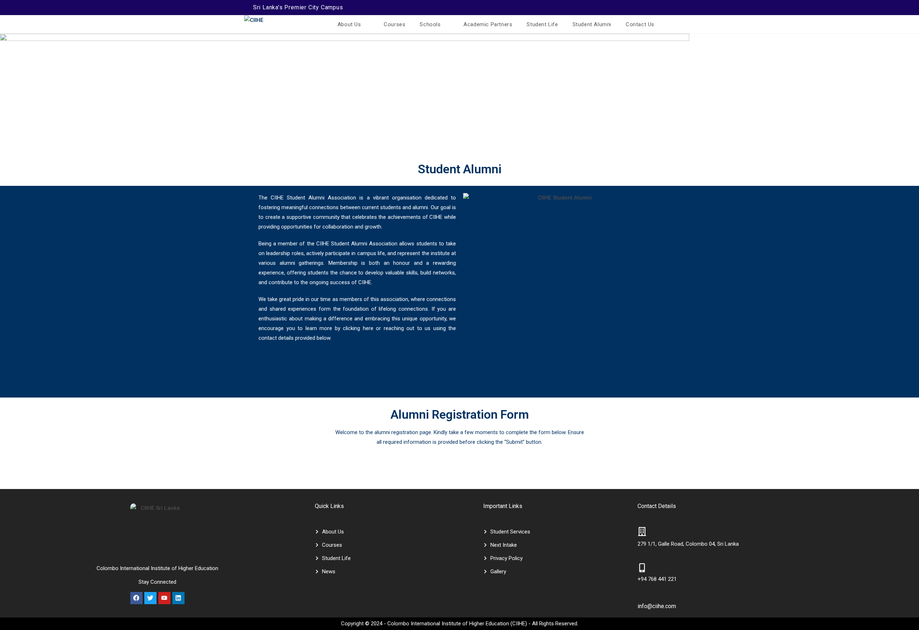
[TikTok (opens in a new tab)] (671, 7)
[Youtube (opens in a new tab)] (663, 7)
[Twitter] (150, 598)
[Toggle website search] (671, 24)
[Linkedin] (178, 598)
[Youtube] (164, 598)
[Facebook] (136, 598)
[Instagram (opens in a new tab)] (644, 7)
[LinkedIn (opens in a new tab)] (653, 7)
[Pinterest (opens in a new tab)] (635, 7)
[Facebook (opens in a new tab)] (625, 7)
